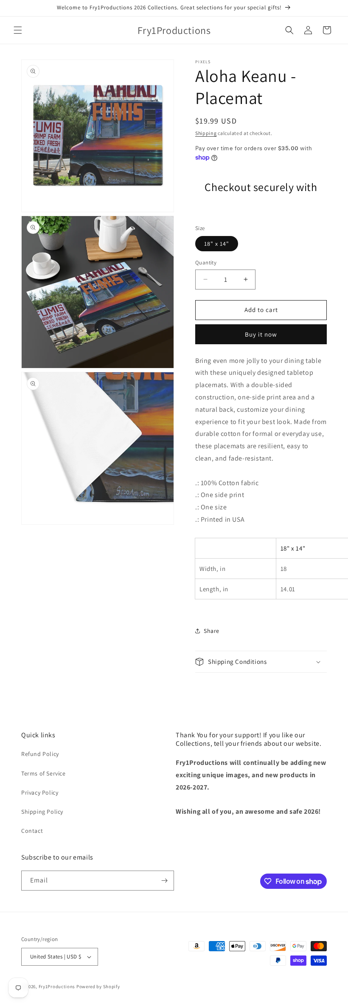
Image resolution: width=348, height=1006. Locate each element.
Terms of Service (43, 773)
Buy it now (261, 334)
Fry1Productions (57, 986)
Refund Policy (40, 754)
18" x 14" (216, 243)
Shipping (206, 133)
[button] (17, 30)
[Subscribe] (164, 881)
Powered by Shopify (98, 986)
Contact (32, 831)
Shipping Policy (42, 811)
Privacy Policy (39, 792)
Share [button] (211, 631)
